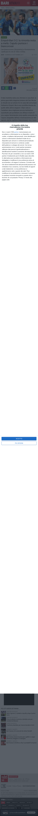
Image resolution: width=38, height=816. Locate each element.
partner (16, 132)
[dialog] (19, 408)
